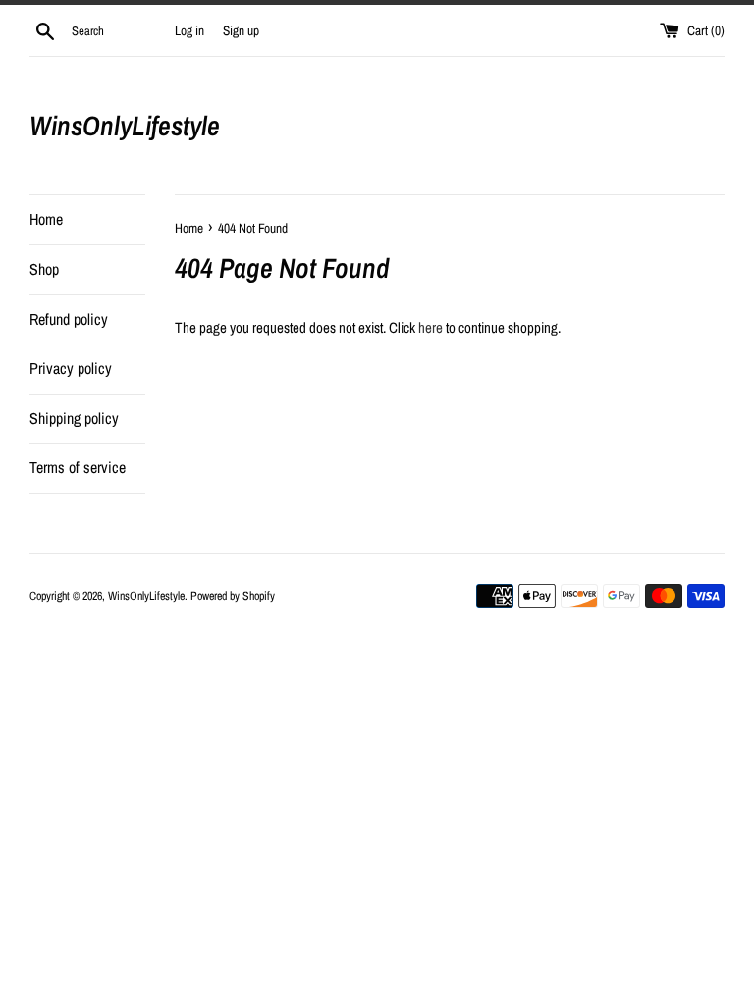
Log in (189, 30)
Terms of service (77, 467)
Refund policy (68, 319)
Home (46, 219)
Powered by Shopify (232, 596)
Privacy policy (70, 368)
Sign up (241, 30)
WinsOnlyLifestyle (124, 125)
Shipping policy (74, 418)
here (430, 327)
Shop (44, 269)
